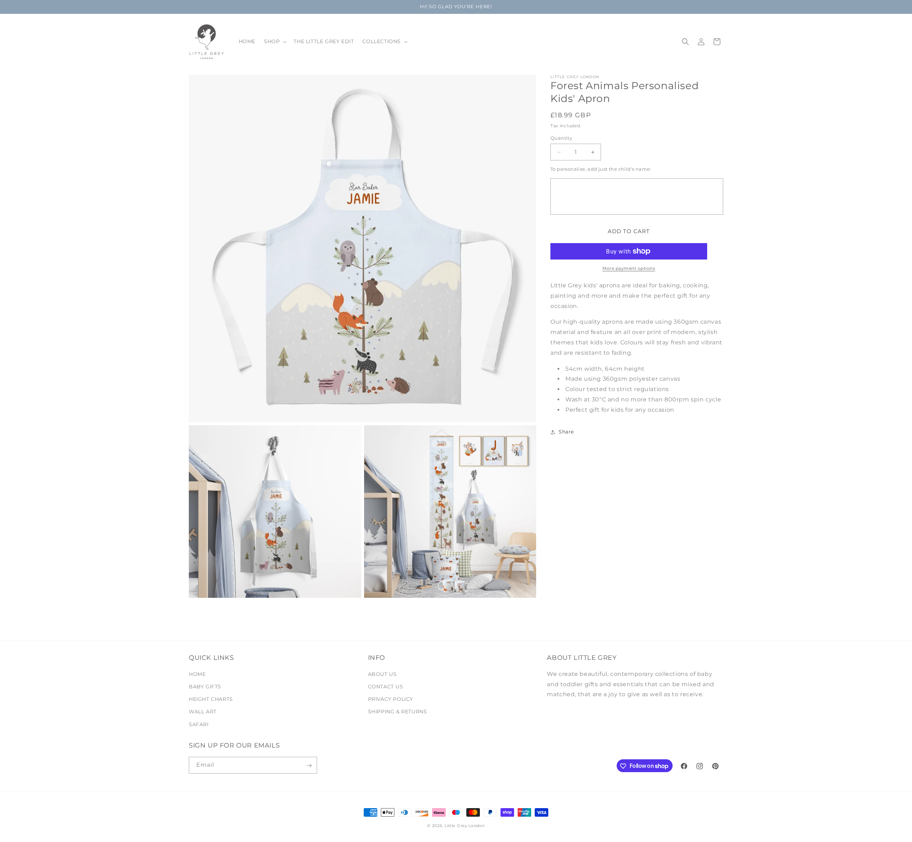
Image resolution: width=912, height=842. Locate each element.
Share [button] (566, 431)
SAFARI (199, 724)
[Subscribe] (309, 765)
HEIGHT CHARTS (211, 699)
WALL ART (203, 712)
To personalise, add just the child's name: (600, 169)
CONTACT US (385, 686)
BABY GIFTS (205, 686)
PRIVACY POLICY (390, 699)
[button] (274, 41)
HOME (197, 674)
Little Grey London (465, 825)
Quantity (561, 138)
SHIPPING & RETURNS (397, 712)
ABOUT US (382, 674)
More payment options (628, 268)
